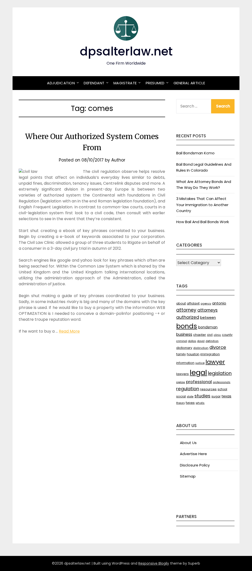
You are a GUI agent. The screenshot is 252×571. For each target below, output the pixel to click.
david (201, 341)
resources (208, 389)
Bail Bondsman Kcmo (195, 153)
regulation (187, 389)
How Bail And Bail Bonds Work (202, 221)
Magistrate (125, 83)
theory (180, 403)
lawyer (215, 362)
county (227, 335)
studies (202, 396)
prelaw (180, 382)
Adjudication (61, 83)
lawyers (182, 374)
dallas (192, 341)
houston (193, 354)
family (181, 354)
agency (206, 303)
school (222, 389)
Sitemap (188, 476)
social (181, 396)
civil (210, 335)
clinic (217, 335)
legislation (220, 373)
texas (226, 396)
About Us (188, 442)
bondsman (208, 327)
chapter (199, 335)
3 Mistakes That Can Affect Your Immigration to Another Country (202, 204)
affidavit (193, 303)
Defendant (94, 83)
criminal (181, 341)
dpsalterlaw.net (126, 51)
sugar (215, 396)
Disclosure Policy (195, 465)
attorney (186, 310)
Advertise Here (193, 453)
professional (199, 382)
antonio (219, 303)
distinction (200, 348)
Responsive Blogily (153, 563)
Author (118, 160)
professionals (221, 382)
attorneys (207, 310)
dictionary (184, 348)
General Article (189, 83)
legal (198, 372)
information (185, 363)
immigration (210, 354)
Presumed (155, 83)
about (181, 303)
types (190, 402)
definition (212, 341)
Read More (69, 331)
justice (200, 363)
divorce (217, 347)
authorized (187, 317)
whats (200, 403)
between (208, 317)
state (190, 396)
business (184, 334)
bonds (186, 326)
